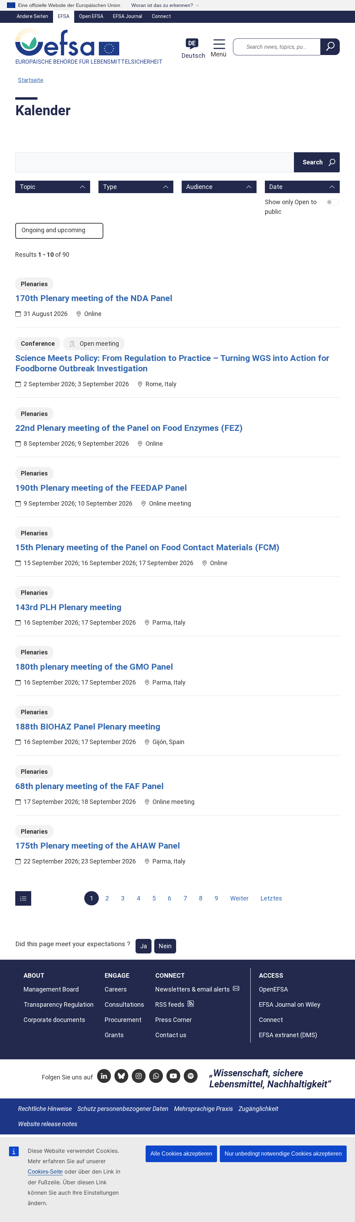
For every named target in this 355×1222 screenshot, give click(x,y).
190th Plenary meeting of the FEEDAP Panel (101, 488)
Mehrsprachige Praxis (203, 1108)
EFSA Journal (127, 16)
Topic (27, 186)
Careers (116, 989)
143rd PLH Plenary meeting (68, 607)
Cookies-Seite (45, 1172)
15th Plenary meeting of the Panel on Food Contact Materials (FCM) (147, 547)
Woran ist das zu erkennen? (162, 5)
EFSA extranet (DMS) (288, 1035)
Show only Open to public (291, 206)
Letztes (271, 898)
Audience (199, 186)
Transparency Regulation (59, 1004)
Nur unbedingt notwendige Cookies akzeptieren (283, 1154)
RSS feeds (169, 1004)
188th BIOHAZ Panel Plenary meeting (87, 727)
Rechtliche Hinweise (45, 1108)
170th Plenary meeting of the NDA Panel (93, 298)
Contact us (171, 1035)
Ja (143, 946)
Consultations (124, 1004)
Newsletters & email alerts (192, 989)
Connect (161, 16)
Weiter (239, 898)
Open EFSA (91, 16)
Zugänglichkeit (258, 1108)
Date (276, 186)
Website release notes (47, 1124)
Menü (218, 54)
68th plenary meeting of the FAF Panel (89, 786)
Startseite (30, 80)
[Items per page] (23, 898)
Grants (114, 1035)
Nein (165, 946)
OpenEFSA (273, 989)
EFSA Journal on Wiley (289, 1004)
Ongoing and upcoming (54, 230)
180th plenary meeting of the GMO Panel (94, 667)
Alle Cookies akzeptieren (181, 1154)
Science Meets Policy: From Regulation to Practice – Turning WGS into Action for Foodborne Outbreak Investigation (172, 363)
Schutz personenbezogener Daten (122, 1108)
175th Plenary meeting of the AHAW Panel (97, 846)
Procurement (123, 1019)
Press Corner (173, 1019)
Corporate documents (54, 1019)
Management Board (51, 989)
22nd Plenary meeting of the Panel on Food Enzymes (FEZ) (129, 428)
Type (110, 186)
